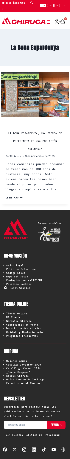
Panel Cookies (20, 287)
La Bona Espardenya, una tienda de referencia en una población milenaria (35, 141)
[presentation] (35, 94)
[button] (49, 22)
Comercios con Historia (25, 123)
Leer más (14, 197)
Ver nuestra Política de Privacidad (33, 434)
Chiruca (15, 156)
